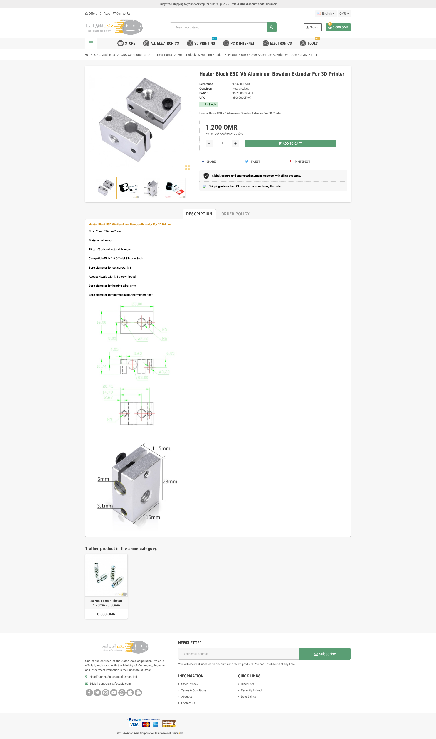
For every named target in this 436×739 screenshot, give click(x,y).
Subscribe (327, 654)
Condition (205, 88)
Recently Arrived (251, 690)
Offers (91, 13)
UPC (202, 97)
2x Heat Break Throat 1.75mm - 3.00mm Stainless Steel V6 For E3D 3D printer (106, 603)
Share (211, 161)
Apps (106, 13)
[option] (106, 586)
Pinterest (302, 161)
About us (187, 696)
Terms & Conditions (193, 690)
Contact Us (123, 13)
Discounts (247, 684)
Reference (206, 84)
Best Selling (248, 696)
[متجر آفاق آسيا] (114, 27)
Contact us (188, 703)
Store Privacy (189, 684)
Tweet (255, 161)
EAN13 (203, 93)
